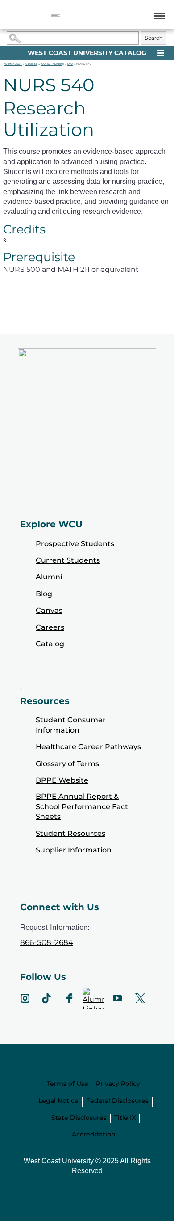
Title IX (125, 1118)
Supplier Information (74, 850)
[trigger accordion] (21, 895)
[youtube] (117, 998)
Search (153, 37)
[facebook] (69, 998)
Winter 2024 (13, 63)
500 (70, 63)
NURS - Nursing (52, 63)
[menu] (158, 15)
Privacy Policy (118, 1084)
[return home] (55, 15)
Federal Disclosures (117, 1101)
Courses (31, 63)
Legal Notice (58, 1101)
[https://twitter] (140, 998)
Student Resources (70, 833)
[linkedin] (93, 998)
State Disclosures (79, 1118)
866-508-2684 (46, 942)
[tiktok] (46, 998)
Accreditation (94, 1134)
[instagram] (25, 998)
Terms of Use (67, 1084)
